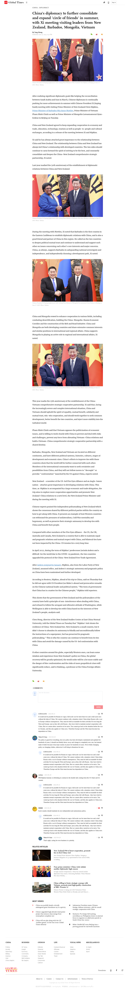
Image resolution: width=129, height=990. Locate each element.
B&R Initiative (26, 958)
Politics (8, 947)
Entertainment (58, 954)
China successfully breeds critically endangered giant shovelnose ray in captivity (51, 906)
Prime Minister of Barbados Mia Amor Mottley (52, 110)
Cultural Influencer (59, 947)
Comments (25, 954)
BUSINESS (25, 942)
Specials (72, 954)
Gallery (72, 951)
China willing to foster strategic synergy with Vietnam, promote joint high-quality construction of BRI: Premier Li (72, 885)
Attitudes (56, 949)
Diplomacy (9, 951)
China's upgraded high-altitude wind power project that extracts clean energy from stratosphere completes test (50, 914)
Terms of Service (87, 979)
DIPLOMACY (44, 8)
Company (25, 956)
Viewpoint (41, 958)
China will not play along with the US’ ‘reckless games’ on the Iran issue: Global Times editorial (50, 922)
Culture (56, 951)
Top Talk (40, 956)
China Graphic (10, 960)
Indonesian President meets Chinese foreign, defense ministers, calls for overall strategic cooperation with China (87, 907)
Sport (87, 951)
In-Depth (89, 947)
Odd (7, 958)
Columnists (41, 960)
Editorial (40, 947)
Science (8, 956)
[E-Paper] (104, 2)
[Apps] (107, 2)
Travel (55, 956)
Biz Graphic (25, 960)
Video (71, 947)
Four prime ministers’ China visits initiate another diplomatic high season (70, 868)
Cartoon (40, 962)
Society (8, 949)
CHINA (35, 8)
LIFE (55, 942)
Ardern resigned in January (49, 565)
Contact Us (59, 979)
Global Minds (42, 951)
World (88, 949)
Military (8, 954)
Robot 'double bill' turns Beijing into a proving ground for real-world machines (86, 925)
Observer (40, 949)
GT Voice (24, 947)
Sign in (114, 2)
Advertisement (73, 979)
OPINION (41, 942)
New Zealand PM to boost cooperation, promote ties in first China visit (72, 852)
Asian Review (42, 954)
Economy (24, 951)
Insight (24, 949)
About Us (39, 979)
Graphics (72, 949)
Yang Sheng (38, 32)
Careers (49, 979)
